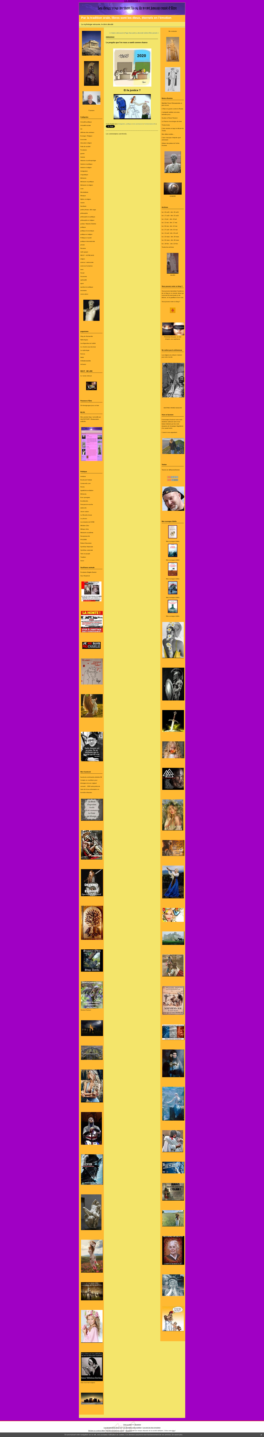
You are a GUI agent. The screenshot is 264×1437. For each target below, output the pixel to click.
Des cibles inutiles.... (168, 134)
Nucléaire (83, 206)
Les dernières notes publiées (132, 1427)
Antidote (83, 476)
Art (81, 129)
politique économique (87, 231)
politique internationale (87, 241)
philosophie (84, 213)
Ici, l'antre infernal (86, 376)
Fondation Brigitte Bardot (88, 572)
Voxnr (82, 560)
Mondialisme (84, 192)
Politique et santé (86, 238)
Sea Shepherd (85, 576)
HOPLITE (83, 508)
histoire (82, 157)
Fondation (83, 150)
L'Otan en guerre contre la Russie (172, 109)
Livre (81, 188)
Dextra (82, 487)
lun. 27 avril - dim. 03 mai (170, 229)
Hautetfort (138, 1424)
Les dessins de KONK (87, 522)
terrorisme (83, 290)
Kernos (82, 354)
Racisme (83, 248)
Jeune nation (84, 511)
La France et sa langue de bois (172, 121)
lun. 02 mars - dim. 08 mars (170, 240)
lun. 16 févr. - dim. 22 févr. (170, 243)
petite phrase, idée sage (88, 209)
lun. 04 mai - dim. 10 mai (169, 226)
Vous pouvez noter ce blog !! (171, 301)
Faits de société (85, 146)
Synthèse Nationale (86, 546)
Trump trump (166, 125)
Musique (83, 195)
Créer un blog (127, 1424)
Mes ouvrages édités (172, 541)
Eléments (83, 494)
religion (82, 259)
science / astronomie (87, 262)
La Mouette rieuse (86, 515)
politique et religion (86, 234)
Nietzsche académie (86, 532)
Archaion (83, 364)
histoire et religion (86, 167)
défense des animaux (87, 132)
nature (82, 202)
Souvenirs (83, 276)
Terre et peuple (85, 553)
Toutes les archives (168, 247)
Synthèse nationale (86, 550)
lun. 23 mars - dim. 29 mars (170, 236)
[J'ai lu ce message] (261, 1435)
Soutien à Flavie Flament (170, 118)
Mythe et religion (85, 199)
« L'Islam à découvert (116, 33)
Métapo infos (84, 529)
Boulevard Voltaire (86, 480)
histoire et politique (86, 164)
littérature (83, 178)
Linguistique (84, 174)
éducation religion (86, 143)
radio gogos (84, 252)
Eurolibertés (84, 501)
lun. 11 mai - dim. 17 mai (169, 222)
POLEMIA (83, 539)
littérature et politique (87, 181)
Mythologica (84, 339)
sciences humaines (86, 266)
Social (82, 273)
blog (173, 1430)
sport (82, 283)
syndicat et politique (86, 287)
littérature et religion (86, 185)
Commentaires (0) (149, 124)
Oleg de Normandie (86, 336)
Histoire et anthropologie (88, 160)
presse (82, 245)
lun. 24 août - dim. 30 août (170, 212)
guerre (82, 153)
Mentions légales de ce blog (115, 1430)
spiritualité (83, 280)
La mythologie (84, 350)
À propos (91, 110)
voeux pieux (84, 294)
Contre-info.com (85, 483)
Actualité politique (86, 122)
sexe (81, 269)
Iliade (82, 357)
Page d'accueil (129, 33)
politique (83, 227)
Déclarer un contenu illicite (96, 1430)
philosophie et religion (87, 220)
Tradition (83, 557)
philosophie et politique (87, 217)
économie (83, 139)
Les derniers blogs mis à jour (113, 1427)
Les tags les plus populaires (151, 1427)
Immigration (84, 171)
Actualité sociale (85, 125)
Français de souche (86, 504)
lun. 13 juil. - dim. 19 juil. (169, 219)
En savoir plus (177, 1435)
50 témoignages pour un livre (89, 405)
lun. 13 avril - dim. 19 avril (170, 233)
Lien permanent (138, 124)
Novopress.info (85, 536)
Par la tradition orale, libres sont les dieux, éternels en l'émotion (126, 17)
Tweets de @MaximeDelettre (171, 470)
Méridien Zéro (84, 525)
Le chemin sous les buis (88, 347)
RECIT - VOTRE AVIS (87, 255)
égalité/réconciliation (86, 490)
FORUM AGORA (85, 361)
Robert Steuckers (85, 543)
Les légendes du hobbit (88, 343)
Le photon (83, 518)
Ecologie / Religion (86, 136)
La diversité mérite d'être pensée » (147, 33)
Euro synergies (85, 497)
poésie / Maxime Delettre (88, 224)
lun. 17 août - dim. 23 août (170, 215)
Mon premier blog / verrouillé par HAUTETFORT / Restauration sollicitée (90, 419)
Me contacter (173, 31)
